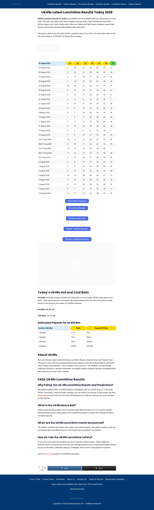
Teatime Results (69, 4)
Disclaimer (60, 479)
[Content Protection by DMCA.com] (77, 498)
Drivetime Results (103, 4)
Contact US (82, 479)
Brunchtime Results (86, 4)
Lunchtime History (119, 4)
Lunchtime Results (54, 4)
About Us (71, 479)
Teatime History (134, 4)
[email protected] (77, 489)
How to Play (49, 454)
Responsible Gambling (114, 479)
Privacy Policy (48, 479)
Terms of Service (96, 479)
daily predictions (44, 395)
